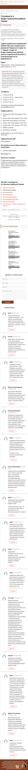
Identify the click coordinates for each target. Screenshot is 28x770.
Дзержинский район (8, 187)
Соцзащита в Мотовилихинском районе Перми (12, 247)
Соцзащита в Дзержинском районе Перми (13, 237)
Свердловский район (9, 201)
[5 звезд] (18, 216)
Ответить (11, 329)
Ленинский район (7, 194)
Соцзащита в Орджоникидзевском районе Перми (13, 257)
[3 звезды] (7, 216)
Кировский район (7, 192)
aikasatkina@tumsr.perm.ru (16, 587)
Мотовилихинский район (10, 197)
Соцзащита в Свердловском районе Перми (13, 267)
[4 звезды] (13, 216)
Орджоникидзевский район (10, 199)
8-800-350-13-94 (7, 71)
